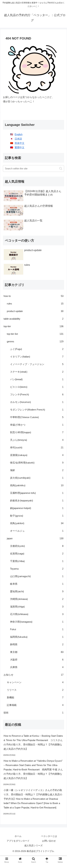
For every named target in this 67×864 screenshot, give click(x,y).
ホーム (18, 836)
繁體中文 (19, 147)
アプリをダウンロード (18, 841)
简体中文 (19, 143)
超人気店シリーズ (33, 845)
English (18, 134)
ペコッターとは (49, 836)
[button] (61, 168)
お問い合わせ (49, 841)
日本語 (18, 138)
